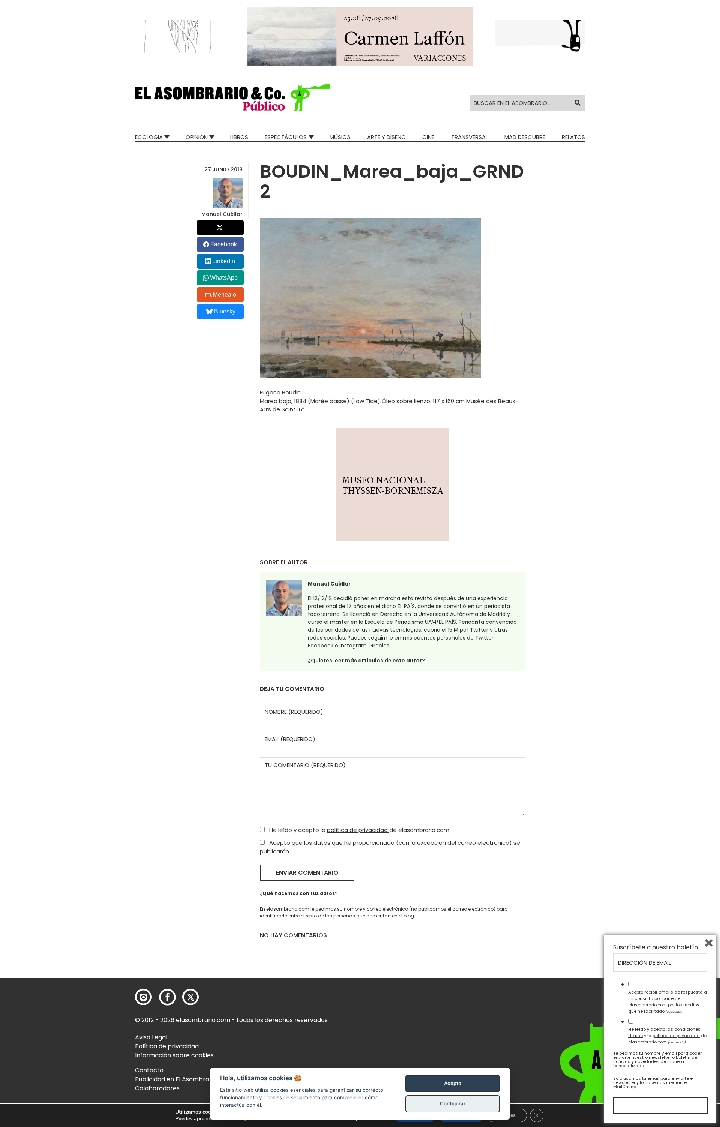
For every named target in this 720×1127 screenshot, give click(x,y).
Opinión (197, 137)
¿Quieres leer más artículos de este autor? (366, 660)
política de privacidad (358, 830)
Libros (239, 137)
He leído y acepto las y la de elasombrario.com (667, 1035)
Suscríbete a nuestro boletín (655, 947)
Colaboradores (157, 1088)
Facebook (320, 645)
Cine (428, 137)
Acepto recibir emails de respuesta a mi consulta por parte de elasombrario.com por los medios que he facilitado (667, 1001)
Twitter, (485, 637)
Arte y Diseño (386, 137)
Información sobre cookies (174, 1055)
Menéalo (224, 294)
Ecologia (149, 137)
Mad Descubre (524, 137)
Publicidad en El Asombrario (176, 1079)
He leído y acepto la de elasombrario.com (358, 830)
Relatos (573, 137)
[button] (232, 97)
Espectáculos (286, 137)
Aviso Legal (151, 1037)
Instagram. (354, 645)
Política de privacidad (167, 1046)
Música (340, 137)
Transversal (469, 137)
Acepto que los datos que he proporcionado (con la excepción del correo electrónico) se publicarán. (390, 847)
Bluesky (225, 311)
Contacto (149, 1070)
